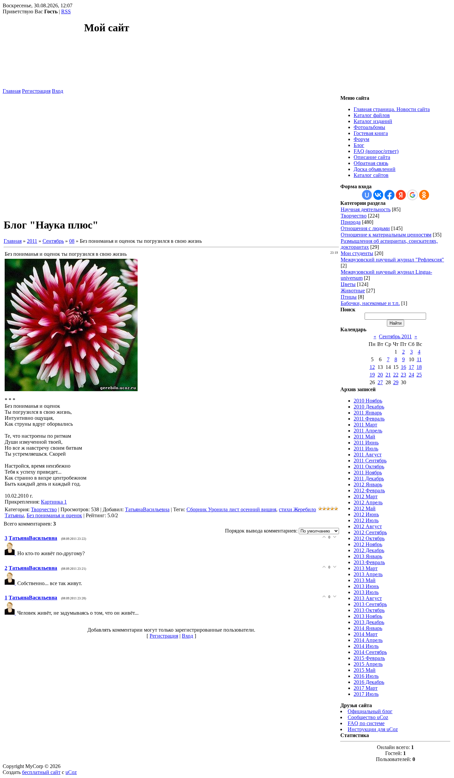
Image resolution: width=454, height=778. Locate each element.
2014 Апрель (368, 640)
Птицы (349, 297)
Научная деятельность (366, 209)
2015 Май (365, 670)
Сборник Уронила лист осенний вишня (231, 509)
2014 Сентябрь (370, 652)
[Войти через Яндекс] (401, 195)
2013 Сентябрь (370, 604)
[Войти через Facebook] (390, 195)
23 (403, 375)
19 (372, 375)
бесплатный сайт (41, 772)
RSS (66, 11)
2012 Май (365, 508)
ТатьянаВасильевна (147, 509)
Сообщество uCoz (368, 717)
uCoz (71, 772)
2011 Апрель (368, 430)
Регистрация (36, 91)
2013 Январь (368, 556)
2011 (32, 241)
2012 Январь (368, 484)
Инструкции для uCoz (373, 729)
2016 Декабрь (369, 682)
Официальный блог (370, 711)
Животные (353, 290)
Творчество (44, 509)
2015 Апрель (368, 664)
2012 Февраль (369, 490)
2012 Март (366, 496)
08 (71, 241)
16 (403, 367)
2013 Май (365, 580)
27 (380, 382)
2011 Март (365, 424)
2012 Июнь (366, 514)
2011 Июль (366, 448)
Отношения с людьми (365, 228)
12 (372, 367)
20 (380, 375)
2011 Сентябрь (370, 460)
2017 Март (366, 688)
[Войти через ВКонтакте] (378, 195)
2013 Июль (366, 592)
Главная (12, 91)
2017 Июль (366, 694)
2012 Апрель (368, 502)
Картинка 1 (54, 502)
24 (411, 375)
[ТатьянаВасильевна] (11, 553)
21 (388, 375)
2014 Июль (366, 646)
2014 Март (366, 634)
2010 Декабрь (369, 406)
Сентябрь (53, 241)
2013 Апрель (368, 574)
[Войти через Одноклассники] (424, 195)
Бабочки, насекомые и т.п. (370, 303)
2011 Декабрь (369, 478)
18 (419, 367)
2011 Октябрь (369, 466)
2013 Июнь (366, 586)
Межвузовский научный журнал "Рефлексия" (392, 259)
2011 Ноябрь (368, 472)
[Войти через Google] (412, 195)
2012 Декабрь (369, 550)
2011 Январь (368, 412)
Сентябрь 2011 (395, 336)
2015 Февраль (369, 658)
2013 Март (366, 568)
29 (395, 382)
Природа (351, 222)
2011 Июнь (366, 442)
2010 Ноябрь (368, 400)
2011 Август (368, 454)
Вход (57, 91)
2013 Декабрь (369, 622)
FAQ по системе (366, 723)
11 (419, 359)
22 (395, 375)
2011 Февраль (369, 418)
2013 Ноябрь (368, 616)
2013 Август (368, 598)
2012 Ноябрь (368, 544)
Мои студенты (357, 253)
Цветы (348, 284)
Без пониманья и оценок (54, 515)
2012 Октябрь (369, 538)
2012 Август (368, 526)
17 (411, 367)
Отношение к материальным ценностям (386, 234)
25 (419, 375)
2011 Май (364, 436)
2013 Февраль (369, 562)
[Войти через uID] (367, 195)
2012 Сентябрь (370, 532)
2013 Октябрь (369, 610)
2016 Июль (366, 676)
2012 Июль (366, 520)
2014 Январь (368, 628)
